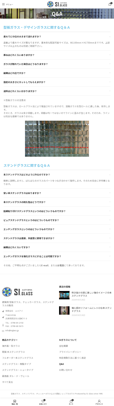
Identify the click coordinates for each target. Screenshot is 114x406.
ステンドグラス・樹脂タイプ (16, 363)
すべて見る (7, 381)
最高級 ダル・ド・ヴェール (15, 375)
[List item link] (28, 325)
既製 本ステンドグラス (13, 351)
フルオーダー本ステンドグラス (17, 357)
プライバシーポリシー (70, 351)
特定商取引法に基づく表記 (72, 357)
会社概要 (63, 345)
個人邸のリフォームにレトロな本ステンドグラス (92, 309)
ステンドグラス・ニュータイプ (17, 369)
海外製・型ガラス (11, 345)
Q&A (61, 363)
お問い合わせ (65, 369)
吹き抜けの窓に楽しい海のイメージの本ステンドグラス (92, 294)
